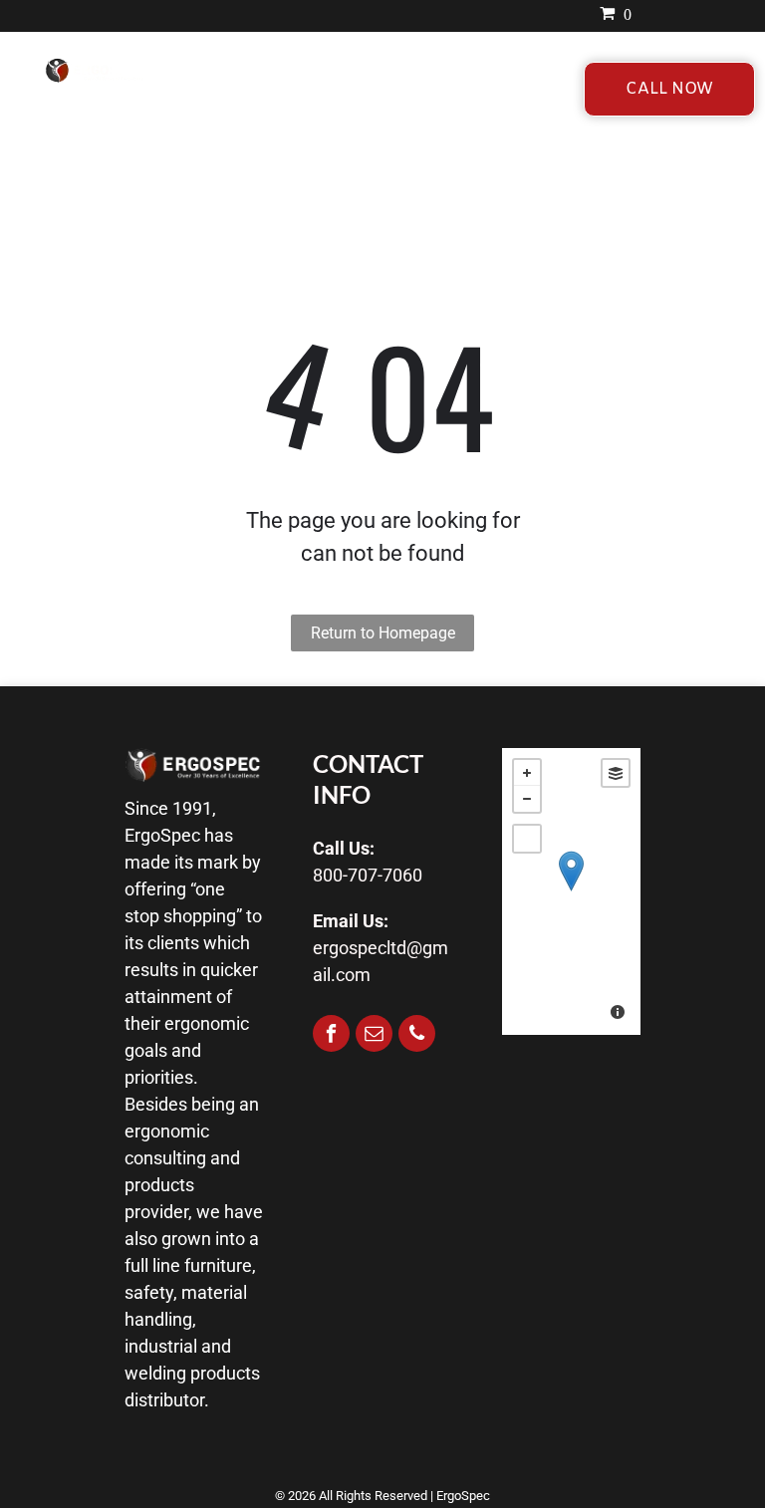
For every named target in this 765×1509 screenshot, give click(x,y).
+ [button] (527, 773)
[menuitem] (271, 88)
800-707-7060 (367, 875)
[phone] (416, 1036)
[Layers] (616, 773)
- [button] (527, 799)
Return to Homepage (383, 633)
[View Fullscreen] (527, 839)
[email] (374, 1036)
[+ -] (571, 891)
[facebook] (331, 1036)
